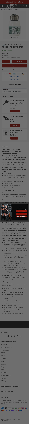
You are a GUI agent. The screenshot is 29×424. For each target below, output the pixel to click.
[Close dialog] (27, 204)
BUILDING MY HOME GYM (21, 211)
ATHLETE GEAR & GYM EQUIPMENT (21, 213)
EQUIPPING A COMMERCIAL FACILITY (21, 216)
